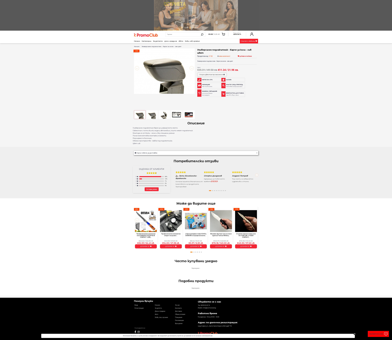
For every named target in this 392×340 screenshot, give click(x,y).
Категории (146, 41)
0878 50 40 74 (205, 305)
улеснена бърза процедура (209, 93)
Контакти (178, 308)
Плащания (178, 317)
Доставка (178, 311)
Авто (181, 41)
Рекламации (179, 320)
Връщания (178, 323)
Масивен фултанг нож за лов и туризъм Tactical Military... (221, 234)
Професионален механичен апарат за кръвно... (171, 234)
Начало (137, 41)
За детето (158, 41)
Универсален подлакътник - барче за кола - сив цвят (162, 46)
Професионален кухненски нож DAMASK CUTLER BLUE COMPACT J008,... (145, 235)
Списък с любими (248, 41)
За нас (177, 305)
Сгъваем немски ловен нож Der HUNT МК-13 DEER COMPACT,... (246, 235)
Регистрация (139, 308)
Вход (136, 305)
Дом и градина (170, 41)
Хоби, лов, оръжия (192, 41)
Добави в (145, 246)
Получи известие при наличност (211, 74)
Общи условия (180, 314)
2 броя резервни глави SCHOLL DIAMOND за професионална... (196, 234)
